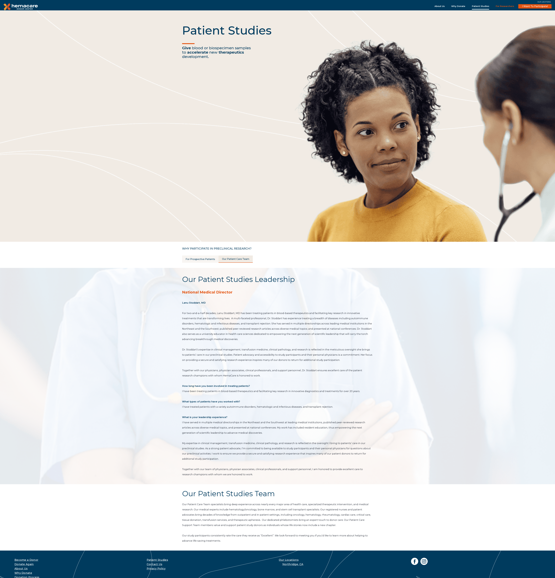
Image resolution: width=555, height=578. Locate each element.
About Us (439, 6)
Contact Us (154, 564)
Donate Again (24, 564)
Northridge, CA (292, 564)
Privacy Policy (156, 568)
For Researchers (505, 6)
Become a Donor (26, 560)
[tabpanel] (277, 405)
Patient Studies (480, 6)
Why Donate (458, 6)
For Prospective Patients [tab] (200, 259)
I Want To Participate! (535, 6)
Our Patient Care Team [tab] (235, 258)
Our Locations (544, 2)
